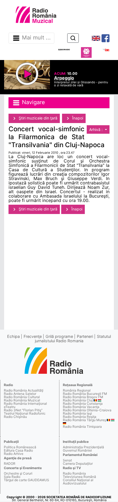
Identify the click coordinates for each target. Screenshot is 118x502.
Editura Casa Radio (18, 450)
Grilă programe (59, 336)
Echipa (13, 336)
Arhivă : (96, 129)
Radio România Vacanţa (81, 407)
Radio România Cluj (78, 400)
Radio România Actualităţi (23, 390)
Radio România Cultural (22, 397)
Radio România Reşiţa (79, 417)
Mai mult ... (36, 38)
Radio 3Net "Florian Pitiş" (23, 410)
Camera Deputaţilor (78, 463)
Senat (67, 460)
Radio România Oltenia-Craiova (87, 410)
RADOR (9, 463)
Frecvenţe (33, 336)
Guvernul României (77, 450)
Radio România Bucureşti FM (85, 394)
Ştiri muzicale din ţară (37, 118)
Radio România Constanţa (83, 403)
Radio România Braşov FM (83, 397)
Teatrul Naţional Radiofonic (25, 413)
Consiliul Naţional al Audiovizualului (78, 481)
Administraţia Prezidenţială (83, 447)
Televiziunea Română (79, 477)
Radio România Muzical (22, 400)
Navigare (32, 102)
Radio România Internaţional (25, 403)
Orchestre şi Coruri (18, 473)
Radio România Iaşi (77, 413)
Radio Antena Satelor (20, 394)
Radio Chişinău (15, 417)
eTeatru (9, 407)
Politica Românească (20, 447)
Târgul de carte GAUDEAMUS (26, 480)
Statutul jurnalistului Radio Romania (73, 338)
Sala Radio (12, 477)
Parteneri (85, 336)
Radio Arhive (13, 454)
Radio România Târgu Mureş (84, 420)
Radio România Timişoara (82, 426)
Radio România (74, 473)
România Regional (77, 390)
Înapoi (77, 118)
